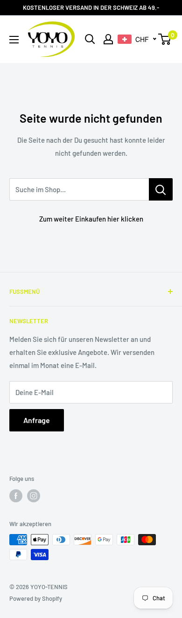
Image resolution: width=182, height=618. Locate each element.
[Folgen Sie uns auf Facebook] (15, 495)
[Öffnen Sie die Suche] (90, 39)
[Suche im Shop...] (161, 189)
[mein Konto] (108, 39)
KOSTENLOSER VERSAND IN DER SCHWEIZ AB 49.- (91, 7)
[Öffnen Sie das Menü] (14, 39)
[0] (165, 39)
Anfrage (36, 420)
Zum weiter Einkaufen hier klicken (91, 219)
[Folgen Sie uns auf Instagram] (33, 495)
